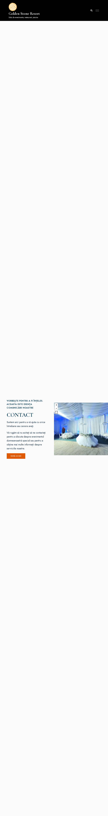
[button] (16, 456)
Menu (96, 10)
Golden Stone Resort (24, 13)
